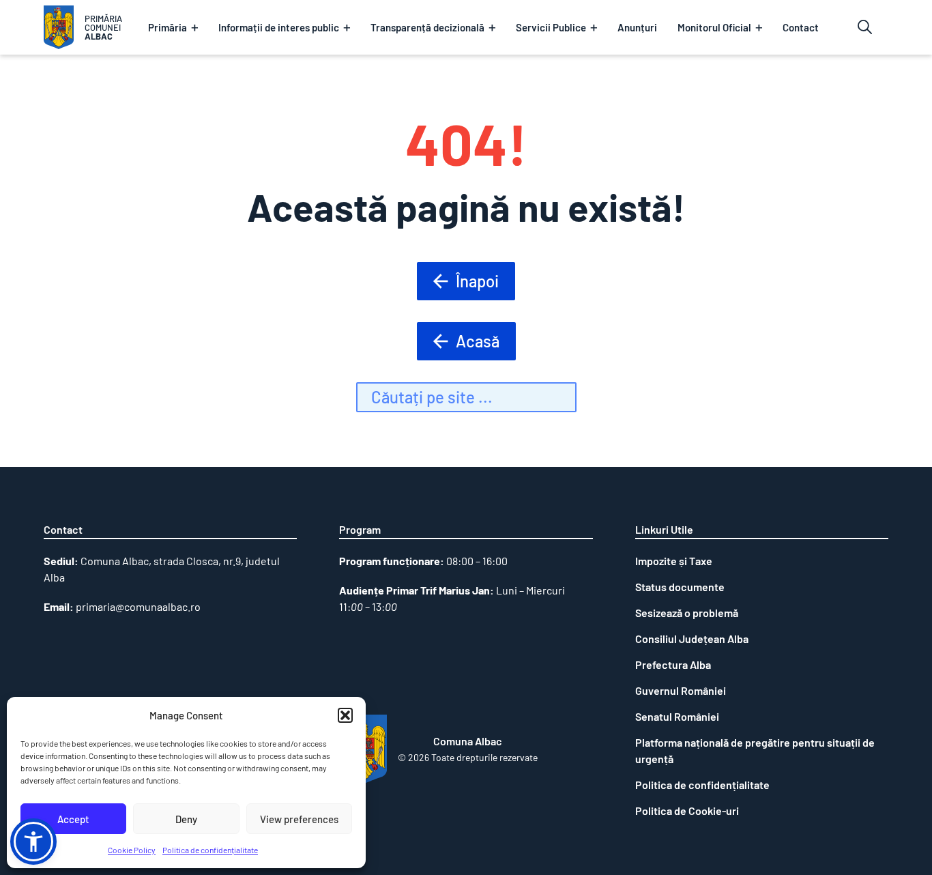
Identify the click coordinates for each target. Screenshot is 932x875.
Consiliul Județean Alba (691, 638)
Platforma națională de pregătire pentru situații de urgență (755, 750)
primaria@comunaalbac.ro (138, 606)
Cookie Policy (132, 850)
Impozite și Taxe (673, 560)
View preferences (299, 819)
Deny (186, 819)
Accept (73, 819)
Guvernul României (680, 690)
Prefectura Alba (673, 664)
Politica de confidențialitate (210, 850)
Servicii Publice (551, 27)
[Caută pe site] (864, 27)
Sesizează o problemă (686, 612)
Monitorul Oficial (714, 27)
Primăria (167, 27)
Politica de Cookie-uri (687, 810)
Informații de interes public (278, 27)
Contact (801, 27)
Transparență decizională (427, 27)
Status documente (680, 586)
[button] (345, 715)
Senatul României (677, 716)
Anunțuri (637, 27)
